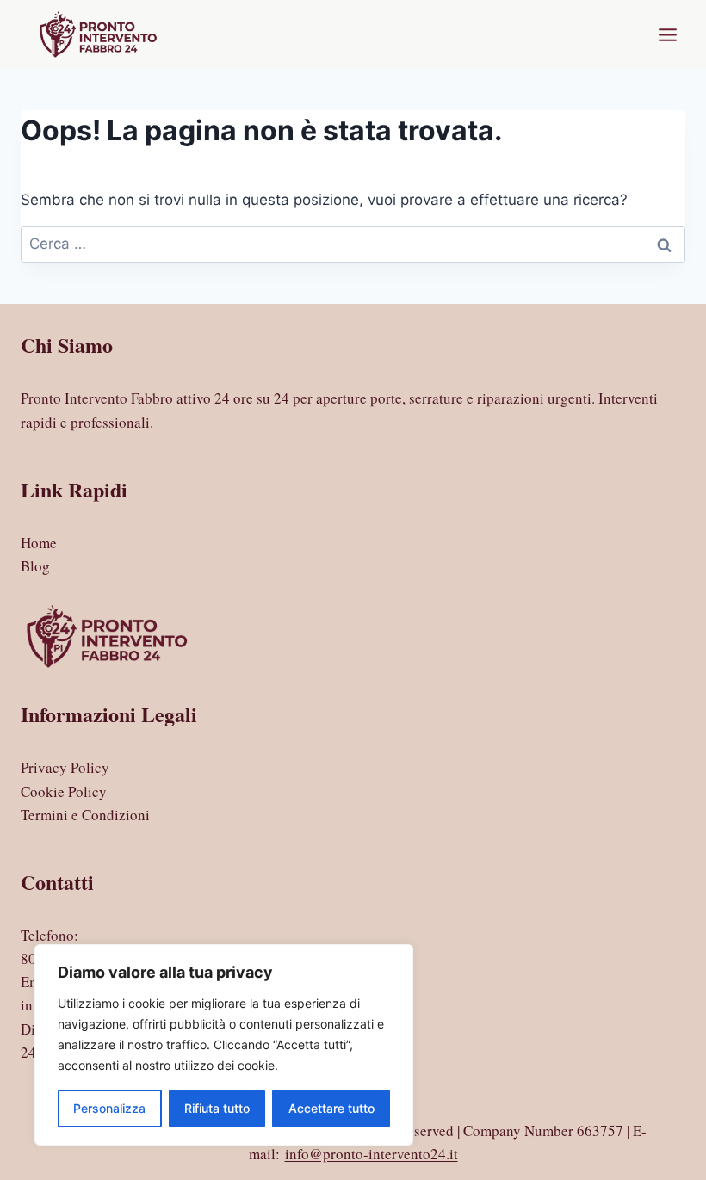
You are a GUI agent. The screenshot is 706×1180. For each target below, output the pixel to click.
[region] (223, 1045)
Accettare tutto (331, 1108)
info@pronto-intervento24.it (371, 1154)
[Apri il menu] (667, 34)
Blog (35, 566)
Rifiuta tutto (217, 1108)
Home (39, 543)
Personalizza (109, 1108)
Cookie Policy (64, 791)
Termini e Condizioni (85, 815)
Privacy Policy (65, 767)
